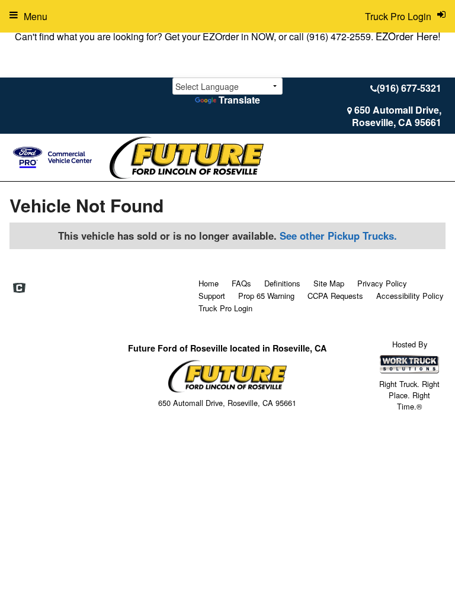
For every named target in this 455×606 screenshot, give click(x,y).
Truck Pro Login (225, 308)
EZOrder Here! (408, 36)
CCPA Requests (335, 295)
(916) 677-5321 (409, 88)
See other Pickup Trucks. (338, 235)
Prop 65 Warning (266, 295)
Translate (239, 100)
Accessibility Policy (410, 295)
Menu (35, 16)
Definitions (282, 283)
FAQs (241, 283)
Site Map (328, 283)
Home (208, 283)
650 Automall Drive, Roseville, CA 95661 (396, 116)
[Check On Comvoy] (19, 288)
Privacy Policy (382, 283)
